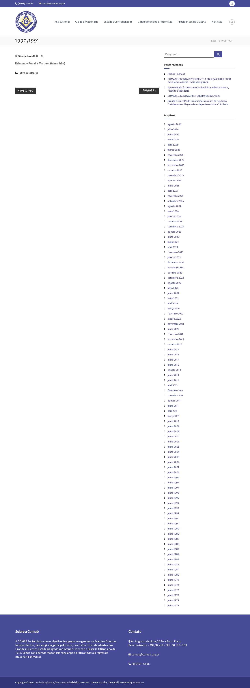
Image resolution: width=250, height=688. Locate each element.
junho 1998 (173, 482)
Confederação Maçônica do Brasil (52, 682)
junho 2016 (173, 354)
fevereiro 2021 (175, 334)
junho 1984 (173, 554)
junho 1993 (173, 508)
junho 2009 (174, 426)
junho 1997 (173, 487)
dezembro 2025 (176, 160)
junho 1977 (173, 590)
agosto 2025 (174, 180)
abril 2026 (173, 144)
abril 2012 (173, 385)
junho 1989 (173, 528)
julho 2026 (173, 129)
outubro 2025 (175, 170)
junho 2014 (173, 364)
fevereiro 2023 (175, 252)
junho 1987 (173, 539)
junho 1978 (173, 585)
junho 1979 (173, 579)
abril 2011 (172, 411)
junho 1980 (173, 574)
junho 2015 (173, 359)
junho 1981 (173, 569)
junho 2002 (173, 462)
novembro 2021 (176, 324)
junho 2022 (173, 293)
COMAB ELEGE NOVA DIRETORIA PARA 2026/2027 (194, 96)
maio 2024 (173, 211)
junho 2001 (173, 467)
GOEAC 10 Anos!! (176, 74)
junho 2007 (173, 436)
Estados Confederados (118, 21)
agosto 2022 (174, 283)
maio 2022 (173, 298)
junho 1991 (173, 518)
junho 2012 (173, 380)
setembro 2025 (176, 175)
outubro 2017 (175, 344)
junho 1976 (173, 595)
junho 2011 (173, 405)
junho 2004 (174, 452)
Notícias (217, 21)
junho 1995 (173, 498)
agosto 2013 (174, 370)
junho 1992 (173, 513)
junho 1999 (173, 477)
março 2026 (174, 149)
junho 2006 (174, 441)
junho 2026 (173, 134)
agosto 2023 (174, 231)
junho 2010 (173, 421)
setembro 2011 (175, 395)
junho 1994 (173, 503)
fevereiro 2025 (175, 196)
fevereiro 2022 (175, 313)
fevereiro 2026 (176, 155)
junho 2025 (173, 185)
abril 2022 (173, 303)
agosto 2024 (174, 206)
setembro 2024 (176, 201)
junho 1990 (173, 523)
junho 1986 (173, 544)
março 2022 (174, 308)
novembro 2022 (176, 267)
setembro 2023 (176, 226)
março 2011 (173, 416)
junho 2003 (173, 457)
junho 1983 (173, 559)
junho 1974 (173, 605)
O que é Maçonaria (86, 21)
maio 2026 (173, 139)
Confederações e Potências (155, 21)
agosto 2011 (174, 400)
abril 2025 (173, 190)
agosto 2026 (174, 124)
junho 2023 (173, 236)
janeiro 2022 (174, 318)
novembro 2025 (176, 165)
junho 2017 (173, 349)
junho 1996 (173, 492)
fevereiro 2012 (175, 390)
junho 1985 (173, 549)
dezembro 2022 (176, 262)
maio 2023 (173, 242)
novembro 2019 (176, 339)
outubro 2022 (175, 272)
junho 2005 (173, 446)
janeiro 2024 (174, 216)
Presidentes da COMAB (192, 21)
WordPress (138, 682)
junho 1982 (173, 564)
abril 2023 (173, 247)
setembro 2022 (176, 277)
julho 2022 (173, 288)
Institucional (62, 21)
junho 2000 (174, 472)
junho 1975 (173, 600)
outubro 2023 (175, 221)
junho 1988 (173, 533)
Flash (101, 682)
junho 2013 (173, 375)
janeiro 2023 (174, 257)
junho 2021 (173, 329)
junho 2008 (174, 431)
